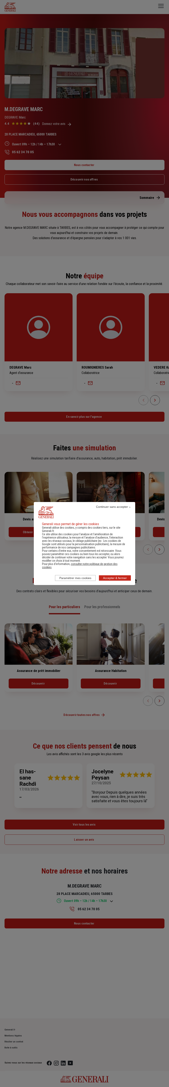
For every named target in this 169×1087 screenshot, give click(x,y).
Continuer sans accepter (112, 506)
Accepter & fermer (115, 578)
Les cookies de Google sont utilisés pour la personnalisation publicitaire (81, 542)
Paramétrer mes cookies (75, 578)
